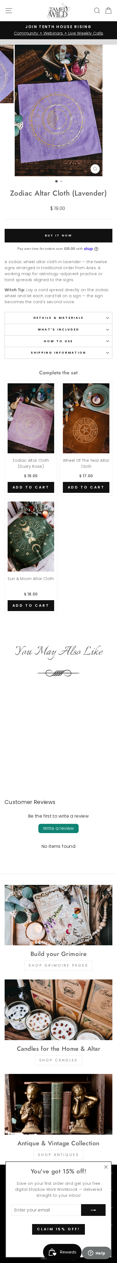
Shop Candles (58, 1060)
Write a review (58, 828)
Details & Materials (58, 317)
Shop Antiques (58, 1154)
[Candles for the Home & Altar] (58, 1009)
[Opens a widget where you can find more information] (97, 1253)
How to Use (58, 341)
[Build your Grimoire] (58, 915)
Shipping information (58, 352)
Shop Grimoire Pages (58, 965)
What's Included (58, 329)
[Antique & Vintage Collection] (58, 1104)
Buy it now (58, 235)
